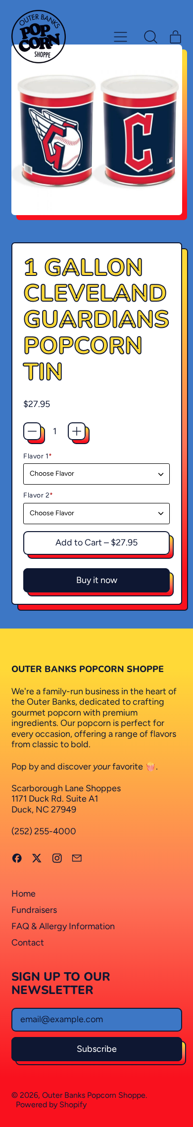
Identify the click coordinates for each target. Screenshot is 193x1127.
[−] (32, 431)
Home (23, 893)
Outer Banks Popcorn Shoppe (93, 1095)
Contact (27, 942)
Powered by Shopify (51, 1104)
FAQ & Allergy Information (63, 926)
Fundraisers (34, 909)
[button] (151, 36)
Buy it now (96, 580)
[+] (77, 431)
